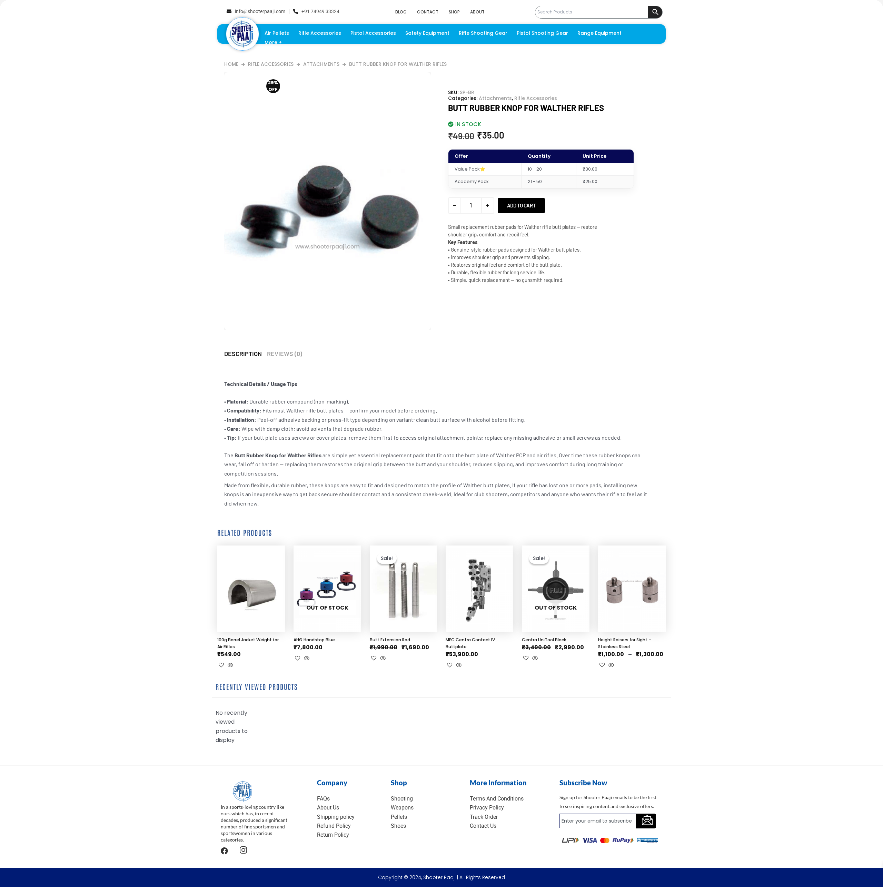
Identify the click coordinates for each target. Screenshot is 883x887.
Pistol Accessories (373, 33)
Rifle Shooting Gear (483, 33)
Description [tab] (243, 353)
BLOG (401, 12)
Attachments (321, 64)
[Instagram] (243, 851)
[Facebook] (224, 850)
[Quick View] (230, 665)
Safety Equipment (427, 33)
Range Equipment (599, 33)
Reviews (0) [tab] (284, 353)
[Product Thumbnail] (277, 84)
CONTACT (427, 12)
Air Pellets (277, 33)
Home (231, 64)
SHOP (454, 12)
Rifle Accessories (319, 33)
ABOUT (477, 12)
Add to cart (521, 205)
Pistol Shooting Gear (542, 33)
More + (273, 42)
